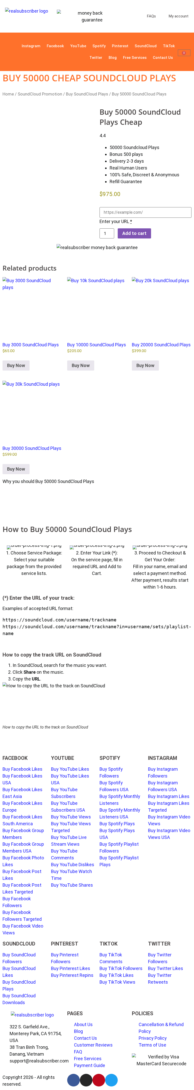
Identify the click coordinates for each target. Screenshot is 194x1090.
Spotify (99, 46)
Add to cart (134, 233)
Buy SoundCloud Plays (87, 94)
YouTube (78, 46)
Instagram (31, 46)
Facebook (55, 46)
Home (8, 94)
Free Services (135, 57)
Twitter (95, 57)
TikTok (169, 46)
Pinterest (120, 46)
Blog (113, 57)
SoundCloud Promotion (40, 94)
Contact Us (163, 57)
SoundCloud (146, 46)
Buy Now (16, 365)
